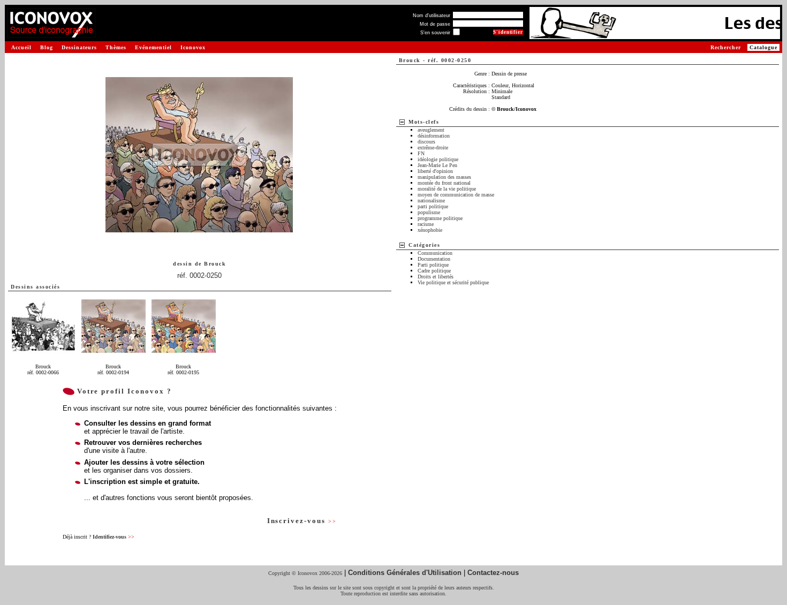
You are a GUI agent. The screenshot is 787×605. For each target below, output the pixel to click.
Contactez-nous (493, 573)
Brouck (215, 264)
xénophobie (430, 230)
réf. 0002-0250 (199, 275)
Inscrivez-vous (302, 521)
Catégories (424, 245)
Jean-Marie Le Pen (437, 165)
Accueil (21, 47)
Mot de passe (435, 24)
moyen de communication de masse (456, 195)
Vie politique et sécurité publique (453, 282)
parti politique (433, 206)
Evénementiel (153, 47)
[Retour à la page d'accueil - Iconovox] (51, 33)
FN (421, 153)
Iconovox (193, 47)
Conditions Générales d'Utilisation (404, 573)
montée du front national (444, 183)
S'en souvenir (435, 32)
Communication (435, 253)
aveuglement (431, 130)
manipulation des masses (444, 177)
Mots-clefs (423, 122)
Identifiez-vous (113, 537)
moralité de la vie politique (447, 189)
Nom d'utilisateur (431, 15)
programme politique (440, 218)
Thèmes (115, 47)
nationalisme (431, 200)
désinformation (434, 136)
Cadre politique (434, 271)
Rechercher (725, 47)
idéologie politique (438, 159)
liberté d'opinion (435, 171)
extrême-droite (433, 147)
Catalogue (763, 47)
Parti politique (433, 265)
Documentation (434, 259)
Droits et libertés (435, 276)
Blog (46, 47)
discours (426, 142)
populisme (429, 212)
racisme (426, 224)
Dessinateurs (79, 47)
